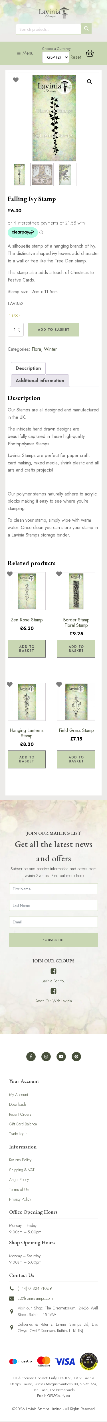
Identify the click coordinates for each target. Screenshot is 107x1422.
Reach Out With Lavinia (53, 1001)
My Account (18, 1094)
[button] (89, 82)
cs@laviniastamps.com (35, 1298)
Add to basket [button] (27, 648)
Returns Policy (20, 1160)
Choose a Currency (56, 48)
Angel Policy (19, 1179)
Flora (36, 349)
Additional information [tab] (40, 380)
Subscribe (53, 940)
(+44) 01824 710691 (36, 1288)
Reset (75, 57)
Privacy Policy (20, 1199)
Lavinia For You (54, 981)
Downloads (18, 1104)
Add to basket (54, 329)
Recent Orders (20, 1114)
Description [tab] (28, 368)
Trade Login (18, 1134)
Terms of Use (19, 1189)
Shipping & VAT (22, 1170)
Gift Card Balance (23, 1124)
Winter (50, 349)
